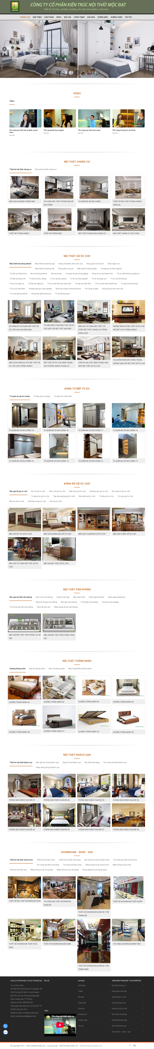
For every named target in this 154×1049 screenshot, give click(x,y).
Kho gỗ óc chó (56, 501)
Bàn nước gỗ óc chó (77, 491)
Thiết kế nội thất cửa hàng (70, 860)
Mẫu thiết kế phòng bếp (87, 269)
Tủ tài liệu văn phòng (89, 602)
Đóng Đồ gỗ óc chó (77, 483)
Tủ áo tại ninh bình (17, 289)
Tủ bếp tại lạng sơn (17, 279)
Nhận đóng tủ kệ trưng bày (42, 870)
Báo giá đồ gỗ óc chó (18, 491)
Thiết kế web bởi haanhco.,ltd (90, 1046)
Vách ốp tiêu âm (43, 607)
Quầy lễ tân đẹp (62, 597)
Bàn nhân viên (79, 597)
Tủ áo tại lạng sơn (99, 279)
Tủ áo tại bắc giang (58, 279)
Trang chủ (25, 17)
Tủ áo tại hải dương (118, 279)
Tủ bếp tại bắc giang (37, 279)
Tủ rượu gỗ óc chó (125, 496)
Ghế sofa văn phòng (44, 597)
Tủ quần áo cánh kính (63, 396)
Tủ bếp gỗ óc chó (106, 496)
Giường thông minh (17, 669)
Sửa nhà (91, 17)
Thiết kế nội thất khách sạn (21, 762)
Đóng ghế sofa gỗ (65, 269)
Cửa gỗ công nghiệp (110, 602)
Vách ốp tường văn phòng (46, 602)
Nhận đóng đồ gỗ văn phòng (66, 607)
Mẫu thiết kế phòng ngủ (45, 264)
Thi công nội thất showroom (125, 860)
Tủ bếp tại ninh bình (83, 284)
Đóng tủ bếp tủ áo (77, 388)
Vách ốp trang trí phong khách (68, 289)
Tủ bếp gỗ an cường (42, 396)
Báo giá (67, 17)
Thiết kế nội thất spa (18, 870)
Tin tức (128, 17)
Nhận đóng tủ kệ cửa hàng (68, 870)
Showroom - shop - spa (77, 852)
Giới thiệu (37, 17)
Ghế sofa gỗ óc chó (57, 491)
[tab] (12, 102)
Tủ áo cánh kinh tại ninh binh (59, 284)
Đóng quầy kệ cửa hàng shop (95, 870)
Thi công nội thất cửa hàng (48, 865)
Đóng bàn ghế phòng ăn (41, 294)
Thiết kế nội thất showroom (21, 860)
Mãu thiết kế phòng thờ (44, 269)
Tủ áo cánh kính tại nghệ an (128, 274)
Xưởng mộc (103, 17)
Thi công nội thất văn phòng (21, 607)
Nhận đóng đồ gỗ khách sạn (47, 767)
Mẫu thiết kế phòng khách (20, 264)
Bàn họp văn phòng (69, 602)
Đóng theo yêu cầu (119, 991)
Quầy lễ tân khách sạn (72, 762)
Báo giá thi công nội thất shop (96, 860)
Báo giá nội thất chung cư (46, 169)
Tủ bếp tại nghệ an (35, 284)
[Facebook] (130, 1045)
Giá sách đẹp (56, 274)
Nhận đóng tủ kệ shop (122, 865)
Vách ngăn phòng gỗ (116, 597)
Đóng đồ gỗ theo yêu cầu (112, 289)
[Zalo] (139, 1045)
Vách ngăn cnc (114, 264)
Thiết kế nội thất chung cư (20, 169)
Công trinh (79, 17)
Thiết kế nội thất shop (46, 860)
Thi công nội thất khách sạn (114, 762)
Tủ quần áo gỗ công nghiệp (77, 274)
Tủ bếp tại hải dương (129, 284)
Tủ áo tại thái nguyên (79, 279)
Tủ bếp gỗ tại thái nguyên (111, 269)
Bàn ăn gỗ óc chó (17, 501)
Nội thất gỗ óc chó (77, 256)
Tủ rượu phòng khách (19, 294)
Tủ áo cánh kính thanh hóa (106, 284)
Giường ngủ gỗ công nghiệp (40, 289)
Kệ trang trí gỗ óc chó (121, 491)
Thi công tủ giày (91, 289)
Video (58, 17)
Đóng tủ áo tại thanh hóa (102, 274)
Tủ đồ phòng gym (62, 294)
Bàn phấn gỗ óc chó (87, 496)
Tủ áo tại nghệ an (17, 284)
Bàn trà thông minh (57, 669)
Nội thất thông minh (77, 661)
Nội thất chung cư (77, 161)
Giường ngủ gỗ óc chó (99, 491)
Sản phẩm (49, 17)
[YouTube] (134, 1045)
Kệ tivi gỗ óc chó (38, 491)
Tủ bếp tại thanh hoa (18, 274)
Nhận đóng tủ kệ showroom (97, 865)
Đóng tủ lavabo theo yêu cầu (71, 264)
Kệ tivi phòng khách (39, 274)
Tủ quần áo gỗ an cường (20, 396)
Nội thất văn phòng (77, 589)
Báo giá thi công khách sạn (47, 762)
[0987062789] (5, 1026)
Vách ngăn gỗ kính (96, 597)
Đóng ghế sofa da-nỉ (95, 264)
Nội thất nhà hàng (92, 762)
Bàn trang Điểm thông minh (80, 669)
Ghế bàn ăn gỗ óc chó (37, 501)
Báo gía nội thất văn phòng (21, 597)
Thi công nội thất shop (72, 865)
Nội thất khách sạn (77, 754)
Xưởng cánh (116, 17)
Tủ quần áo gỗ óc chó (40, 496)
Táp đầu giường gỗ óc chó (64, 496)
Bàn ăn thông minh (37, 669)
